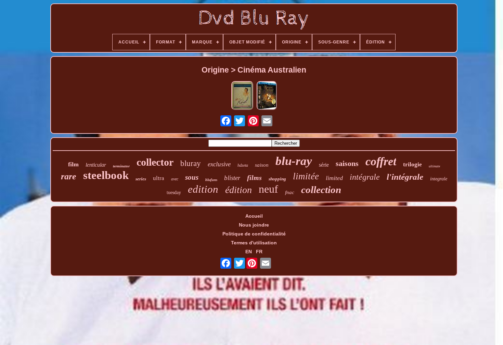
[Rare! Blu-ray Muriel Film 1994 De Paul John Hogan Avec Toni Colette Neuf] (242, 96)
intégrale (365, 176)
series (141, 178)
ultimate (434, 166)
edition (203, 189)
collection (321, 189)
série (324, 165)
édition (238, 189)
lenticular (96, 165)
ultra (158, 178)
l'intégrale (405, 176)
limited (334, 178)
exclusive (219, 164)
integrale (438, 178)
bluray (190, 163)
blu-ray (293, 161)
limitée (306, 176)
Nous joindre (254, 225)
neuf (268, 189)
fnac (289, 192)
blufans (211, 180)
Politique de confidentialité (254, 234)
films (254, 177)
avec (174, 179)
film (73, 164)
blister (232, 177)
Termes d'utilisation (254, 242)
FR (259, 251)
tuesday (174, 192)
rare (68, 176)
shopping (277, 178)
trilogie (412, 164)
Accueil (254, 216)
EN (248, 251)
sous (191, 177)
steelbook (106, 175)
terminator (121, 166)
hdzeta (242, 165)
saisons (347, 163)
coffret (380, 161)
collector (155, 162)
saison (262, 165)
